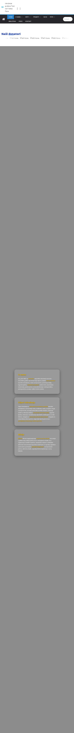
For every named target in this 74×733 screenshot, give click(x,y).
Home (11, 17)
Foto (51, 17)
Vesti (27, 17)
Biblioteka (12, 21)
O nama (18, 17)
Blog (45, 17)
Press (20, 21)
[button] (21, 17)
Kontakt (28, 21)
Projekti (36, 17)
